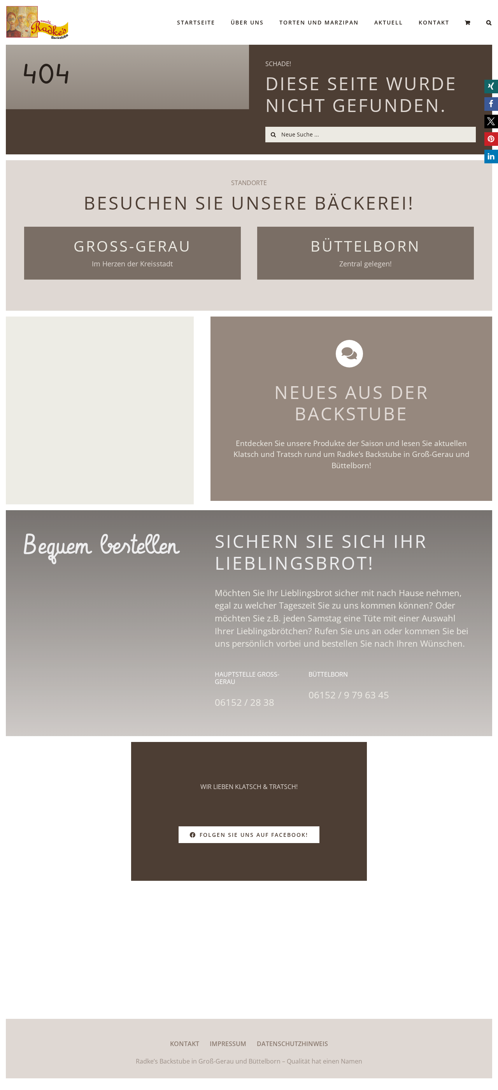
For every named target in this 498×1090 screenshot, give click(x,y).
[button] (489, 22)
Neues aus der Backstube (351, 403)
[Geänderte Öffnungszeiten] (100, 410)
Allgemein (99, 418)
